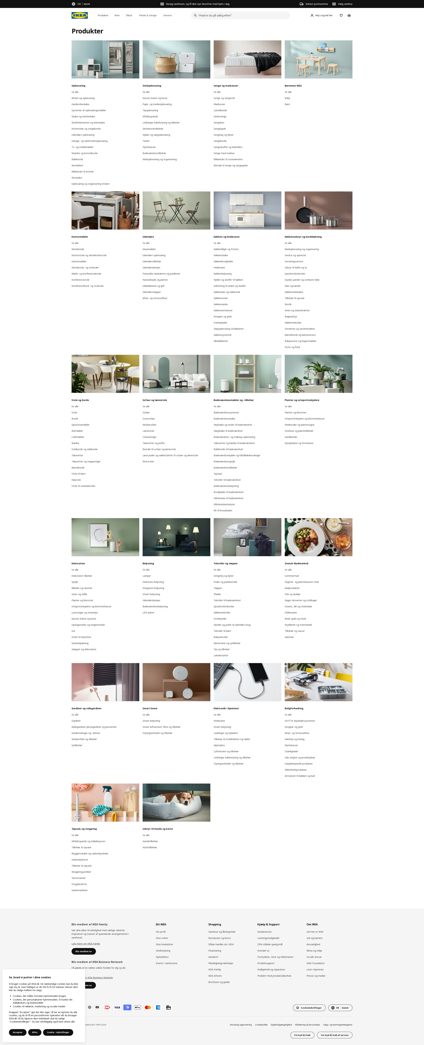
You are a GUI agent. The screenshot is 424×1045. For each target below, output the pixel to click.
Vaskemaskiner (80, 890)
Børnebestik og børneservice (300, 334)
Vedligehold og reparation (271, 969)
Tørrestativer (79, 878)
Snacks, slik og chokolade (298, 606)
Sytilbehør (77, 745)
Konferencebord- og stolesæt (88, 285)
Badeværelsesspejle (224, 461)
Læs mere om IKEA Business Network (92, 977)
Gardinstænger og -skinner (86, 733)
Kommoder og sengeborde (86, 128)
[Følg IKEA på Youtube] (97, 1007)
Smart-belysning (151, 594)
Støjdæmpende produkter (299, 763)
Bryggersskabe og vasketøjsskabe (90, 853)
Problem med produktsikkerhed (274, 975)
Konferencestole (80, 279)
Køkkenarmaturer (223, 310)
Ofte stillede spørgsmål (270, 944)
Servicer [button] (167, 15)
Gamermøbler (79, 261)
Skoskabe (77, 177)
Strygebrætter (79, 884)
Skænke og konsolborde (85, 153)
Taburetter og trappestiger (86, 461)
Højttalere (219, 745)
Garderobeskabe (80, 104)
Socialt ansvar (314, 956)
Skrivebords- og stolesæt (85, 267)
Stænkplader (220, 322)
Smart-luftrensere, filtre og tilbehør (162, 726)
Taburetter (77, 455)
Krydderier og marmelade (298, 624)
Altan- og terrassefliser (155, 298)
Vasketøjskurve (80, 859)
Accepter (18, 1032)
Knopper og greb (223, 316)
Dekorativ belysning (153, 581)
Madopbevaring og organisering (160, 159)
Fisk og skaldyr (292, 594)
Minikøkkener (221, 341)
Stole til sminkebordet (83, 486)
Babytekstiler (221, 637)
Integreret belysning (153, 588)
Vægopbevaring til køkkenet (229, 328)
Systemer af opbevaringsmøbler (89, 110)
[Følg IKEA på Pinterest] (89, 1007)
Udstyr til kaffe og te (296, 267)
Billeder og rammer (82, 588)
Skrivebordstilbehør (153, 128)
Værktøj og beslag (294, 739)
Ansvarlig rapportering (241, 1024)
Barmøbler (77, 430)
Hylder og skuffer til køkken (228, 279)
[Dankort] (107, 1007)
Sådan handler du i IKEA (221, 944)
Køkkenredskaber (294, 292)
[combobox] (239, 15)
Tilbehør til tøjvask (82, 865)
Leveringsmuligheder (268, 938)
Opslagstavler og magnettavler (88, 624)
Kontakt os (263, 950)
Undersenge (220, 116)
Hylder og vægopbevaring (156, 134)
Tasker (146, 140)
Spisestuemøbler (81, 424)
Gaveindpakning (80, 643)
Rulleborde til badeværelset (228, 449)
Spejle (75, 581)
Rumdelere (77, 165)
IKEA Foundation (316, 963)
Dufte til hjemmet (81, 637)
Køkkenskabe (221, 255)
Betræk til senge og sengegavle (231, 165)
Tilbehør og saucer (295, 630)
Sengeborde (220, 140)
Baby (287, 98)
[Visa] (117, 1007)
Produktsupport (265, 963)
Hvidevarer (219, 267)
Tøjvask (218, 473)
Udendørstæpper (152, 292)
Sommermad (292, 575)
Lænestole (148, 430)
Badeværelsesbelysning (226, 486)
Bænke (75, 443)
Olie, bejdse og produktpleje (300, 757)
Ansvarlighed (313, 944)
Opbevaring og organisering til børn (90, 183)
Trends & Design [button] (148, 15)
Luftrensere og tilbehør (226, 751)
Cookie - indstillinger (58, 1032)
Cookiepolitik (261, 1024)
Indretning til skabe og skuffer (230, 285)
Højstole (76, 479)
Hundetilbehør (150, 841)
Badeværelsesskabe (224, 418)
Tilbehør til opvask (294, 298)
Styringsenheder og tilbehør (157, 733)
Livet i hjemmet (315, 969)
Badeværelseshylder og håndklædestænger (237, 455)
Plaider (217, 594)
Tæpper (218, 588)
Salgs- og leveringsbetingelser (337, 1024)
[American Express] (158, 1007)
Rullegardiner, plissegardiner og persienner (94, 726)
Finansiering (214, 950)
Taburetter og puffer (154, 443)
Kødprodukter (292, 588)
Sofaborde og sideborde (85, 449)
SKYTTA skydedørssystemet (300, 720)
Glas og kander (293, 285)
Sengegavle (220, 128)
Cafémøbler (78, 437)
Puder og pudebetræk (225, 581)
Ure (73, 630)
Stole (74, 412)
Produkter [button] (103, 15)
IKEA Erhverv (215, 975)
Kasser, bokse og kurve (155, 98)
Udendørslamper (151, 267)
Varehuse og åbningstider (222, 931)
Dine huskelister (164, 944)
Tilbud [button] (129, 15)
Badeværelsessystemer (226, 412)
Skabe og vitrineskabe (83, 116)
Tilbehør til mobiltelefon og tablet (232, 739)
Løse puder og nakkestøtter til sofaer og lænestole (170, 455)
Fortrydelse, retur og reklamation (275, 956)
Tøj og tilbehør (222, 649)
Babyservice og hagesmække (300, 341)
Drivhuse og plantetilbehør (299, 430)
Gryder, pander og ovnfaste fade (302, 279)
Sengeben (219, 122)
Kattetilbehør (150, 847)
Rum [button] (117, 15)
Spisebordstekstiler (295, 273)
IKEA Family (214, 969)
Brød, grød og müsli (295, 618)
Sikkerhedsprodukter (296, 769)
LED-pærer (148, 612)
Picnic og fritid (292, 347)
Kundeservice (264, 931)
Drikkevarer (291, 612)
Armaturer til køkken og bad (300, 775)
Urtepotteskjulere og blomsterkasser (305, 418)
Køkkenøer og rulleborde (227, 292)
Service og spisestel (295, 255)
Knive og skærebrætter (297, 310)
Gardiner (76, 720)
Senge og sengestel (224, 98)
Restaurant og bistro (219, 938)
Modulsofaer (149, 424)
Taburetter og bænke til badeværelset (234, 443)
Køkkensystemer (223, 334)
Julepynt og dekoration (84, 649)
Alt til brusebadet (223, 510)
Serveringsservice (294, 261)
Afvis (34, 1032)
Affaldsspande (150, 116)
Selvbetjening (163, 950)
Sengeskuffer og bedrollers (228, 147)
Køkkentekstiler (293, 322)
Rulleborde (77, 159)
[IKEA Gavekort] (168, 1007)
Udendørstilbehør (152, 261)
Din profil (161, 931)
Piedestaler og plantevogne (299, 424)
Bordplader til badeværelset (229, 492)
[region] (43, 1005)
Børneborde (78, 467)
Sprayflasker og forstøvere (299, 443)
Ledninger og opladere (226, 733)
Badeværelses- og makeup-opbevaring (234, 437)
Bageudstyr (291, 316)
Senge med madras (224, 153)
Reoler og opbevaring (83, 98)
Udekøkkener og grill (153, 285)
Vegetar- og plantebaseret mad (302, 581)
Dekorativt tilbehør (82, 575)
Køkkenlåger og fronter (226, 249)
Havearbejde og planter (155, 279)
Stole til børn (78, 473)
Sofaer (146, 412)
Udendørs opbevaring (83, 134)
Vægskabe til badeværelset (228, 430)
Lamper (147, 575)
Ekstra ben (148, 461)
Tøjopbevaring (150, 110)
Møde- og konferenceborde (86, 273)
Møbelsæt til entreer (83, 171)
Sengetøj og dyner (224, 134)
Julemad (289, 637)
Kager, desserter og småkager (301, 600)
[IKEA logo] (80, 15)
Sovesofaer (149, 418)
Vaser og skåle (79, 594)
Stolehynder (220, 618)
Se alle (75, 91)
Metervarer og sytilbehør (227, 643)
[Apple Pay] (137, 1007)
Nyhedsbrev (162, 956)
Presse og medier (316, 975)
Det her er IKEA (315, 931)
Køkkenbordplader (223, 261)
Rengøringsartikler (81, 871)
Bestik (288, 304)
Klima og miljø (314, 950)
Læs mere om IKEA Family (86, 943)
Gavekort (213, 956)
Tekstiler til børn (222, 630)
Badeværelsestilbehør (154, 153)
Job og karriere (314, 938)
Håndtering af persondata (307, 1024)
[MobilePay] (127, 1007)
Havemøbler (149, 249)
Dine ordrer (162, 938)
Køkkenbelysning (223, 273)
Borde (75, 418)
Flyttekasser (149, 147)
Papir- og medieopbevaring (157, 104)
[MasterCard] (148, 1007)
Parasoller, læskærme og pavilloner (161, 273)
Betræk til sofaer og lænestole (159, 449)
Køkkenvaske (221, 304)
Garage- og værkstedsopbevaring (89, 140)
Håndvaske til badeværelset (228, 498)
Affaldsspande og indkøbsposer (88, 841)
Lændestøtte (221, 655)
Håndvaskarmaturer (224, 504)
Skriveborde (78, 249)
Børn (287, 104)
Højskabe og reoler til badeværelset (233, 424)
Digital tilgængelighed (281, 1024)
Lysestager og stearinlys (85, 612)
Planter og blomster (295, 412)
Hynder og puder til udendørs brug (232, 624)
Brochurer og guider (219, 982)
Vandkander (291, 437)
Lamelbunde (220, 110)
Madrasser (219, 104)
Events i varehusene (166, 963)
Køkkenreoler (221, 298)
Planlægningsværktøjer (220, 963)
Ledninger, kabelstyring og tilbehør (161, 122)
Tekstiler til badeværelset (227, 479)
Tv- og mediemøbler (82, 147)
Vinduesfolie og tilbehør (84, 739)
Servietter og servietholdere (300, 328)
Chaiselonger (150, 437)
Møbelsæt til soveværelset (228, 159)
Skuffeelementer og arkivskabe (88, 122)
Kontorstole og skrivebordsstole (89, 255)
